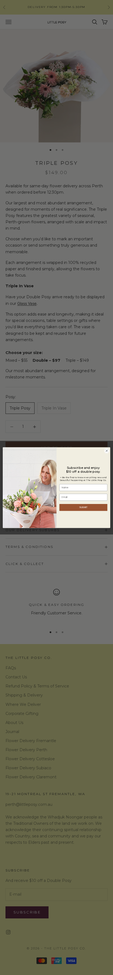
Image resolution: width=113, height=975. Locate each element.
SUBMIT (83, 507)
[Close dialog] (106, 450)
